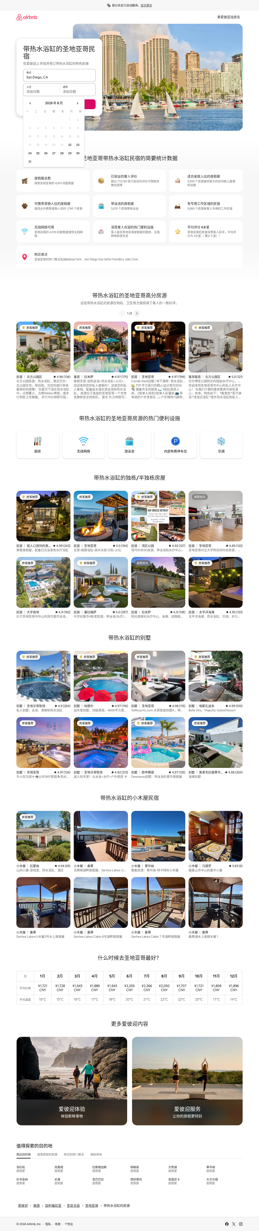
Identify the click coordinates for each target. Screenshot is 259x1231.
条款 (58, 1224)
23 (77, 145)
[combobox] (59, 77)
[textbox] (41, 91)
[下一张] (136, 313)
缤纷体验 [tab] (96, 1154)
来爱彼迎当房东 (228, 17)
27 (53, 153)
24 (30, 153)
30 (78, 153)
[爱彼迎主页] (26, 17)
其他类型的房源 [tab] (47, 1154)
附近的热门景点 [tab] (74, 1154)
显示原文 (146, 5)
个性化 (68, 1224)
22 (69, 145)
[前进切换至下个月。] (77, 103)
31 (29, 161)
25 (38, 153)
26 (46, 153)
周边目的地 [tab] (23, 1154)
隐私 (48, 1224)
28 (61, 153)
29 (69, 153)
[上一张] (122, 313)
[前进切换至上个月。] (30, 103)
